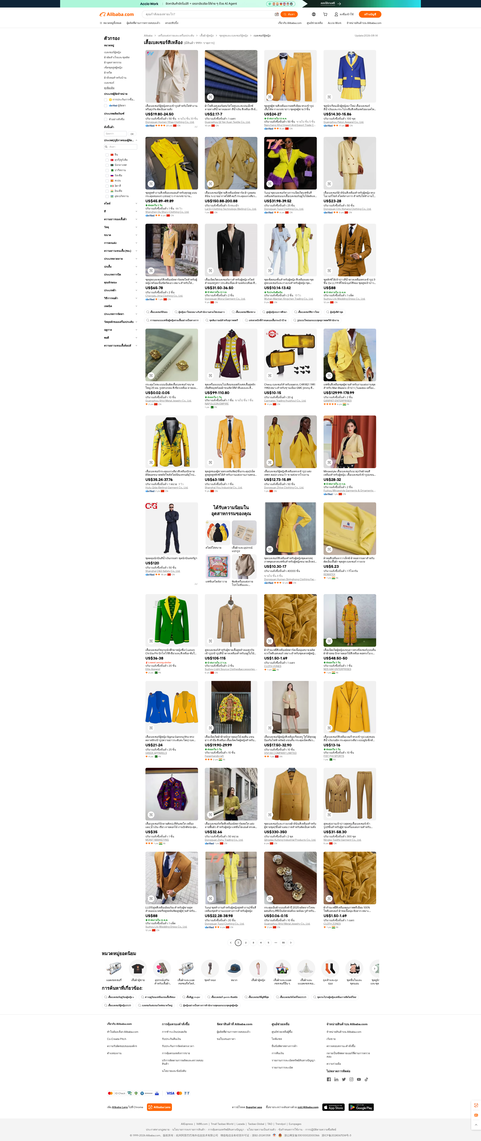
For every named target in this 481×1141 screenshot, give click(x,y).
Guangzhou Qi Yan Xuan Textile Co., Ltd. (227, 122)
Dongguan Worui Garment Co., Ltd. (225, 298)
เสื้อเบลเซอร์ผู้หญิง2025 (119, 1005)
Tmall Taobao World (222, 1123)
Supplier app (254, 1107)
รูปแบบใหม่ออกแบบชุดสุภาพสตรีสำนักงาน (318, 320)
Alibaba (148, 35)
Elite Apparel (152, 669)
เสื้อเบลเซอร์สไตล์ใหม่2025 (293, 997)
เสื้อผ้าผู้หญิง (207, 35)
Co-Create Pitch (116, 1038)
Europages (295, 1123)
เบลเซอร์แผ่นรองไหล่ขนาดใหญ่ (157, 1005)
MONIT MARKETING (157, 839)
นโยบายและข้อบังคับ (174, 1070)
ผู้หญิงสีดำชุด (336, 312)
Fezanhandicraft (214, 755)
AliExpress (187, 1123)
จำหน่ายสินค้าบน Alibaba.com (344, 1031)
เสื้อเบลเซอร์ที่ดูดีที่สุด (258, 997)
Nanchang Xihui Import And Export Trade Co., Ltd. (290, 125)
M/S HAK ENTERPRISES (337, 669)
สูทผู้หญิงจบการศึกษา (276, 312)
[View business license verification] (274, 1135)
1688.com (202, 1123)
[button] (277, 14)
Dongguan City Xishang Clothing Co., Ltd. (347, 208)
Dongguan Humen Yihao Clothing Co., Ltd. (169, 122)
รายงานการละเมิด (282, 1067)
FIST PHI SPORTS (334, 755)
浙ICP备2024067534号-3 (336, 1135)
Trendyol (280, 1123)
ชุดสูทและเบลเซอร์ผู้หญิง (233, 35)
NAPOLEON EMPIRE (217, 403)
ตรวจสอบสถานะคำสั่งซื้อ (341, 1046)
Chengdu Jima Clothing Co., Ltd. (164, 295)
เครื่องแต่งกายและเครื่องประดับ (176, 35)
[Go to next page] (290, 942)
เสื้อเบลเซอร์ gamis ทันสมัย (224, 997)
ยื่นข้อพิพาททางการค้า (284, 1046)
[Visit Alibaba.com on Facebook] (329, 1079)
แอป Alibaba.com (308, 1107)
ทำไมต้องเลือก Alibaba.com (122, 1031)
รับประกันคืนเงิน (171, 1038)
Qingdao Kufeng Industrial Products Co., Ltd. (290, 839)
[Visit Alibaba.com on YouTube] (359, 1079)
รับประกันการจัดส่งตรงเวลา (178, 1046)
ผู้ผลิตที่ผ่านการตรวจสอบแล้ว (233, 1031)
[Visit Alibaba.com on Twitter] (344, 1079)
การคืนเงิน (278, 1053)
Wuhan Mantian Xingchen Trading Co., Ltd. (288, 298)
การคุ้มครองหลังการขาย (176, 1053)
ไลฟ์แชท (277, 1038)
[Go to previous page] (230, 942)
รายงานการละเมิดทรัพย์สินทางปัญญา (293, 1060)
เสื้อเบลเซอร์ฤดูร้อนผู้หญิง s (121, 997)
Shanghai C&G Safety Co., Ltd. (162, 570)
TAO (269, 1123)
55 (283, 942)
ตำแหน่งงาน (114, 1053)
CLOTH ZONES (272, 666)
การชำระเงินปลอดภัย (174, 1031)
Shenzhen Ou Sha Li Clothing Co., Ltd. (167, 211)
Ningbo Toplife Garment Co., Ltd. (342, 839)
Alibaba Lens (120, 1107)
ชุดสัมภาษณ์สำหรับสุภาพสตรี (223, 320)
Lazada (241, 1123)
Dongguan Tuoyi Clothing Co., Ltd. (284, 208)
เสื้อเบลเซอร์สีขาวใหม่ (308, 312)
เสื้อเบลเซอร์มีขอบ (159, 312)
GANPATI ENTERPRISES (338, 400)
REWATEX (329, 574)
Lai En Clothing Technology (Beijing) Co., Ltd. (230, 208)
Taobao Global (256, 1123)
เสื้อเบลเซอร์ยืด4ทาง (245, 312)
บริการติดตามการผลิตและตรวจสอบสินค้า (182, 1062)
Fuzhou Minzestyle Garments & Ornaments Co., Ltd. (350, 490)
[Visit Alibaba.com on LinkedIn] (336, 1079)
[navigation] (120, 490)
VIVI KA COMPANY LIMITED (280, 752)
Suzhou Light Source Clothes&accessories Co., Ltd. (231, 669)
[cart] (326, 14)
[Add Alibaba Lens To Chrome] (159, 1107)
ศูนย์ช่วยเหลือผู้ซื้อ (282, 1031)
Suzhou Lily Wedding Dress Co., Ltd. (344, 298)
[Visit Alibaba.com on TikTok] (366, 1079)
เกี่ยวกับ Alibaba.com (119, 1023)
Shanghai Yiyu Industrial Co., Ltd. (223, 487)
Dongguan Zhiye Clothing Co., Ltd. (284, 487)
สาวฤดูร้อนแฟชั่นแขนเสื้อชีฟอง (160, 997)
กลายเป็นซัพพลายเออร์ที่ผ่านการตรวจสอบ (348, 1055)
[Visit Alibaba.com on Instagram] (351, 1079)
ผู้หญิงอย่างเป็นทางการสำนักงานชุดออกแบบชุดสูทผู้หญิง (210, 1005)
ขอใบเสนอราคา (226, 1038)
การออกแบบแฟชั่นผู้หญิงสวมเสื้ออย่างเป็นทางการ (174, 320)
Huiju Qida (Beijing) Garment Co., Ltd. (166, 487)
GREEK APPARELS (156, 752)
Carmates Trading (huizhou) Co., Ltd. (285, 400)
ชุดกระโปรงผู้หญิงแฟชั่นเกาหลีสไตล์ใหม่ (336, 997)
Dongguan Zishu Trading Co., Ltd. (224, 839)
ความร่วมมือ (334, 1063)
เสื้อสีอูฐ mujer (193, 997)
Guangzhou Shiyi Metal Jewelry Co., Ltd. (168, 400)
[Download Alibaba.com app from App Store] (333, 1107)
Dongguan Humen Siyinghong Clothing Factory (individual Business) (290, 579)
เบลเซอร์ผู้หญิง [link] (262, 35)
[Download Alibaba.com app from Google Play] (361, 1107)
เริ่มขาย (331, 1038)
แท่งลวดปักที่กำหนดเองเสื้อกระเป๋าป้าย (267, 320)
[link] (476, 1105)
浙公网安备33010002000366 (301, 1135)
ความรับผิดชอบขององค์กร (122, 1046)
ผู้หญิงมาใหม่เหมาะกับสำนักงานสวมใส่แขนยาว (201, 312)
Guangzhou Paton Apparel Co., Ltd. (344, 122)
